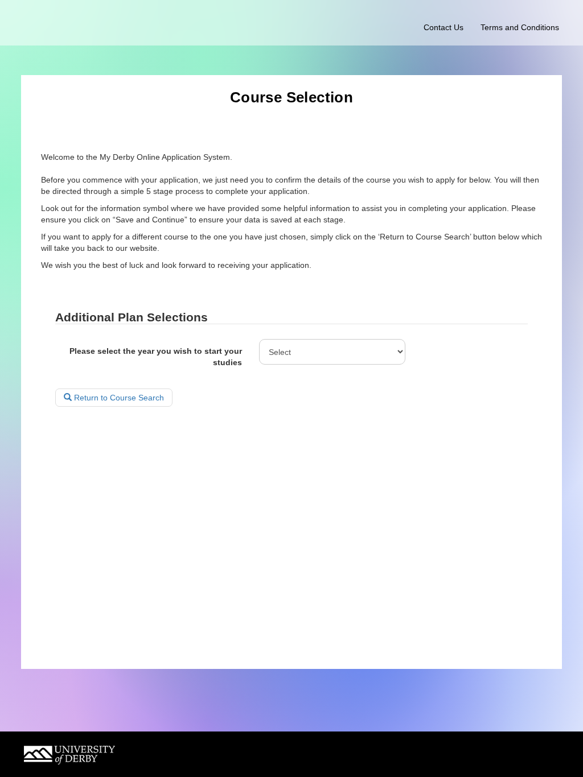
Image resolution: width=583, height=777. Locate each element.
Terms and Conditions (520, 27)
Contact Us (443, 27)
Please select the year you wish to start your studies (155, 356)
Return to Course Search (118, 397)
